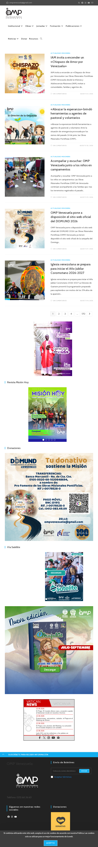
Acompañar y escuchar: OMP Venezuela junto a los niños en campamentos (71, 165)
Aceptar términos (63, 777)
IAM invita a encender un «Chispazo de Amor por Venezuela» (67, 62)
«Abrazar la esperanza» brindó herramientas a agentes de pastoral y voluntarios (71, 113)
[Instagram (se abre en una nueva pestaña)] (85, 3)
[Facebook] (9, 816)
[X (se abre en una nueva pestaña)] (79, 3)
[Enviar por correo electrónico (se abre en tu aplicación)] (92, 3)
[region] (49, 348)
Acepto (50, 843)
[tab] (36, 703)
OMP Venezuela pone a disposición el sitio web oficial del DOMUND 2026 (71, 217)
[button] (49, 348)
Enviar (84, 771)
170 (83, 313)
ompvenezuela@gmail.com (20, 3)
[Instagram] (12, 816)
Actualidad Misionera (60, 53)
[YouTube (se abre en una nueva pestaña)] (89, 3)
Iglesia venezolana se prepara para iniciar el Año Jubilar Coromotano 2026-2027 (70, 268)
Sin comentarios (60, 94)
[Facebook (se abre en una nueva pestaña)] (82, 3)
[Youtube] (15, 816)
